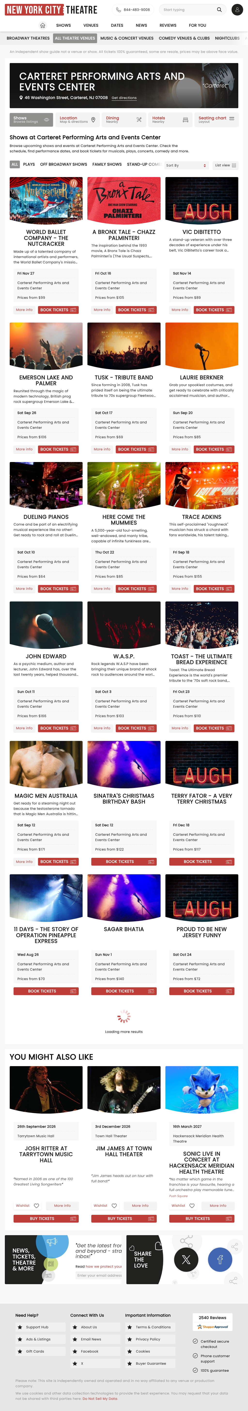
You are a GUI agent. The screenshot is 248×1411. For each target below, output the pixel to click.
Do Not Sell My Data (100, 1398)
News (141, 25)
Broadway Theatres (28, 38)
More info (24, 309)
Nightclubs (227, 38)
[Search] (220, 9)
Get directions (124, 97)
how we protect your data (109, 1266)
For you (197, 25)
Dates (117, 25)
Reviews (168, 25)
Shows (63, 25)
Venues (91, 25)
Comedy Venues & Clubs (184, 38)
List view (222, 165)
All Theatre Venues (75, 38)
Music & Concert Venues (127, 38)
